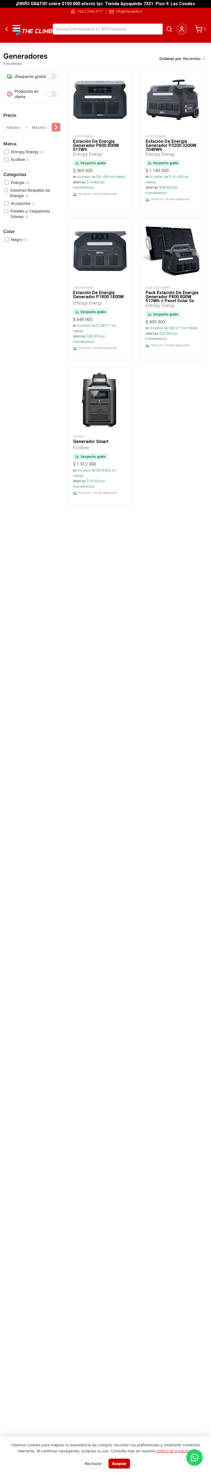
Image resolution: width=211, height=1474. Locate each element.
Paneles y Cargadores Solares (30, 214)
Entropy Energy (27, 151)
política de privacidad (174, 1451)
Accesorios (23, 203)
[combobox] (194, 58)
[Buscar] (169, 29)
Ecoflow (20, 159)
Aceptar (119, 1463)
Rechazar (93, 1463)
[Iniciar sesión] (181, 29)
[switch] (52, 76)
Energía (20, 182)
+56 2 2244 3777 (90, 11)
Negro (19, 239)
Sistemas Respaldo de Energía (30, 193)
